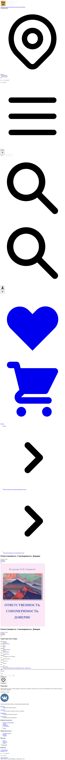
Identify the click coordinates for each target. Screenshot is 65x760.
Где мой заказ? (6, 726)
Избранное (5, 724)
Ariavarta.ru (3, 709)
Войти (4, 728)
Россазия (5, 642)
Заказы (4, 723)
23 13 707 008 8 (4, 751)
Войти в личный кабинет (8, 722)
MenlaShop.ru (3, 713)
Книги (4, 426)
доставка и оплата (4, 7)
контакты (13, 7)
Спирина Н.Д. (28, 668)
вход (24, 7)
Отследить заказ (4, 8)
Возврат (5, 734)
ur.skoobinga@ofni (4, 757)
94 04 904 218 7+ (4, 750)
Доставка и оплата (7, 733)
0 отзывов (3, 560)
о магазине (21, 7)
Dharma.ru (3, 706)
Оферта (4, 742)
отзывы (17, 7)
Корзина (2, 423)
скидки (9, 7)
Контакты (5, 741)
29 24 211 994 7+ (4, 76)
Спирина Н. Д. (6, 651)
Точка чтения (3, 716)
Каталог (2, 150)
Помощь (5, 735)
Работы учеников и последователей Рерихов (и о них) (14, 489)
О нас (4, 740)
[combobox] (6, 155)
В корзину (3, 676)
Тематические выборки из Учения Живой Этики (13, 552)
